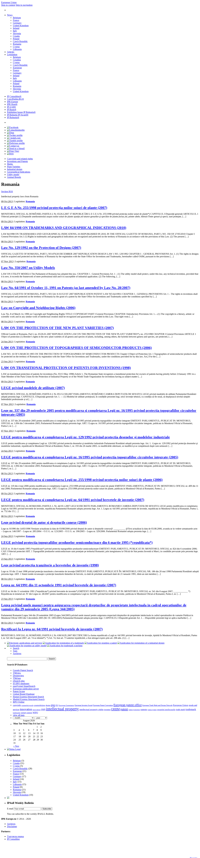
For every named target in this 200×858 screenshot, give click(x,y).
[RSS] (10, 153)
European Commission (66, 705)
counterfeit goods (27, 705)
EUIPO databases (21, 683)
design (48, 705)
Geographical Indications (18, 172)
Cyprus (16, 46)
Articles (10, 52)
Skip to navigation (24, 5)
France (16, 20)
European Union (9, 2)
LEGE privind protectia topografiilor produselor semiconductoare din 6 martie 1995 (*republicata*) (77, 542)
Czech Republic (20, 41)
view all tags (18, 715)
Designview (18, 675)
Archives (17, 653)
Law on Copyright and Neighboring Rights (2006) (38, 308)
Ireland (16, 28)
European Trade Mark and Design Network (157, 705)
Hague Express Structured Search (28, 696)
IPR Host (12, 104)
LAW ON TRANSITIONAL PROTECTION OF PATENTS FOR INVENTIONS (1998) (66, 368)
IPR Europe (12, 101)
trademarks (16, 713)
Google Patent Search (23, 670)
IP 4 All (11, 107)
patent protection (134, 709)
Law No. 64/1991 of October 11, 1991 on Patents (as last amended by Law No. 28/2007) (65, 288)
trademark (191, 709)
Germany (17, 23)
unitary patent (26, 713)
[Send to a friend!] (16, 148)
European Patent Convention (103, 705)
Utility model (13, 174)
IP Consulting (14, 96)
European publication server (26, 689)
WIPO (35, 713)
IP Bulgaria (13, 117)
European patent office (127, 705)
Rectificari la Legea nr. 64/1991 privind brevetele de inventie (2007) (52, 629)
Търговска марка (15, 836)
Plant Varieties (13, 166)
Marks (10, 164)
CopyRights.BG (15, 99)
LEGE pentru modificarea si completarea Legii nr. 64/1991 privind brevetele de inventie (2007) (72, 500)
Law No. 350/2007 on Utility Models (28, 268)
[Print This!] (13, 151)
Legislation (12, 54)
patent (124, 709)
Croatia (16, 36)
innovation (26, 709)
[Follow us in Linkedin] (16, 130)
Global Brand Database (24, 694)
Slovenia (17, 33)
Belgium (17, 17)
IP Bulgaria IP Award (17, 115)
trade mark (180, 709)
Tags (15, 651)
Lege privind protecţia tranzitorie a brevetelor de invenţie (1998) (50, 565)
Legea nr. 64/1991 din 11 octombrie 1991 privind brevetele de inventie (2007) (58, 585)
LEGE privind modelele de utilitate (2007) (33, 388)
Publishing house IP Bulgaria (21, 112)
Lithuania (17, 49)
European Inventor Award (84, 705)
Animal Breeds (14, 177)
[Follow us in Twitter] (15, 135)
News (9, 15)
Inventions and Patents (17, 161)
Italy (15, 31)
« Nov (16, 746)
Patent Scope (19, 691)
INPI (43, 709)
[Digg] (10, 132)
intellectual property (62, 709)
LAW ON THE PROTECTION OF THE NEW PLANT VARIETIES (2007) (57, 328)
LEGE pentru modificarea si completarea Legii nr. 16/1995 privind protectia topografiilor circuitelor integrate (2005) (89, 457)
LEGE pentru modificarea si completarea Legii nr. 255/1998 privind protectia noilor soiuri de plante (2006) (82, 480)
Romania (17, 44)
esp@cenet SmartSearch (24, 686)
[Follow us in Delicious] (16, 143)
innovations (37, 709)
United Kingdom (21, 25)
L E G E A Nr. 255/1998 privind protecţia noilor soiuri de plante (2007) (54, 208)
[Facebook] (12, 127)
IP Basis (11, 109)
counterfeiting (39, 705)
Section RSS (7, 191)
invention (107, 710)
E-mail (10, 808)
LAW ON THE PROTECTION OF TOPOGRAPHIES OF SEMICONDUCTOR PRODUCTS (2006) (76, 348)
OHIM (115, 709)
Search (16, 648)
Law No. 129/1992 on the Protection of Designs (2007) (41, 248)
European (17, 67)
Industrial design (14, 169)
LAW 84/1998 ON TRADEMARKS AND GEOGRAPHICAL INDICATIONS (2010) (63, 228)
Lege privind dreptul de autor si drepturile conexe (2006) (44, 522)
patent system (152, 709)
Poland (16, 38)
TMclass (17, 678)
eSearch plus (19, 681)
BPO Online (18, 702)
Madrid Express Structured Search (29, 699)
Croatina (17, 60)
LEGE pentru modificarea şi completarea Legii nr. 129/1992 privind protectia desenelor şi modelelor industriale (85, 437)
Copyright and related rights (20, 158)
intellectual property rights (92, 709)
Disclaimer (12, 826)
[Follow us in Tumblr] (15, 140)
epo (53, 705)
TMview (17, 673)
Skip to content (8, 5)
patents (144, 709)
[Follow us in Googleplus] (13, 138)
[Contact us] (13, 146)
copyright (17, 705)
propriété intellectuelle (166, 710)
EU (57, 705)
